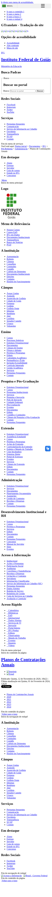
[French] (11, 31)
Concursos (11, 175)
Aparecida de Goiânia (16, 298)
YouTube (11, 868)
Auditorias (11, 568)
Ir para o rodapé (14, 19)
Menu (4, 180)
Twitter (10, 866)
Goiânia (10, 306)
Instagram (11, 863)
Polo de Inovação (14, 400)
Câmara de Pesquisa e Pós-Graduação (23, 417)
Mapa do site (12, 48)
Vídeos (11, 645)
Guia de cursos (13, 170)
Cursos (10, 338)
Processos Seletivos (15, 340)
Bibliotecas (13, 613)
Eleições (10, 276)
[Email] (10, 674)
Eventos (10, 407)
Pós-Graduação (13, 405)
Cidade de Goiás (14, 301)
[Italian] (19, 31)
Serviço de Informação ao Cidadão (22, 129)
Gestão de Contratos (15, 498)
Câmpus (10, 261)
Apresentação (13, 256)
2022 (9, 702)
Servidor (10, 168)
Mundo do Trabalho (17, 638)
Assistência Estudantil (16, 436)
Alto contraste (13, 45)
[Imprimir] (12, 671)
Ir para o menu (14, 14)
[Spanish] (23, 31)
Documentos (34, 146)
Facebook (11, 861)
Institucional (12, 561)
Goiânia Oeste (13, 308)
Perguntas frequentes (16, 124)
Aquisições (11, 496)
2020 (9, 697)
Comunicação (13, 126)
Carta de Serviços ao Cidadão (20, 596)
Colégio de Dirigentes (16, 271)
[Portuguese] (3, 31)
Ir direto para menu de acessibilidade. (17, 2)
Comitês (10, 269)
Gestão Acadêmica (15, 368)
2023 (9, 704)
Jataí (9, 316)
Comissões (11, 266)
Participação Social (15, 566)
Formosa (10, 303)
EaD (10, 615)
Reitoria (10, 259)
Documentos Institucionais (18, 237)
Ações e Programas (15, 563)
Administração (21, 149)
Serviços (10, 370)
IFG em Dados (13, 235)
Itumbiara (11, 313)
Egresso (10, 165)
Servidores (11, 578)
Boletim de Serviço (15, 591)
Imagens (12, 643)
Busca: (6, 91)
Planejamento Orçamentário (19, 493)
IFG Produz (13, 630)
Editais (10, 355)
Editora (11, 633)
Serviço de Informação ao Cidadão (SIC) (24, 583)
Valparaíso (11, 326)
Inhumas (10, 311)
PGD (9, 245)
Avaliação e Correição (16, 598)
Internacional (14, 618)
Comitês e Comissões (16, 415)
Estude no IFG (13, 173)
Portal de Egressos (15, 457)
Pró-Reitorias (7, 149)
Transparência (13, 134)
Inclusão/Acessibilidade (17, 363)
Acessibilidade (13, 43)
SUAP (9, 136)
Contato (10, 139)
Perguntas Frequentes (16, 373)
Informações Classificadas (18, 581)
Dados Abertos (13, 588)
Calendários (13, 610)
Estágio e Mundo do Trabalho (20, 449)
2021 (9, 699)
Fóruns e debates (14, 350)
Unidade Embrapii (15, 402)
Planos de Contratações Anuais (20, 694)
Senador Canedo (14, 321)
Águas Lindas (13, 293)
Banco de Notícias (15, 242)
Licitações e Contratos (16, 576)
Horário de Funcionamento (18, 281)
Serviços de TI (14, 623)
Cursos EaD (12, 232)
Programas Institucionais (17, 392)
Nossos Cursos (13, 230)
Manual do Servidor (15, 544)
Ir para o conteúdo (15, 11)
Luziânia (10, 318)
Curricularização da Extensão (19, 447)
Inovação (12, 625)
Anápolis (11, 296)
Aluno (9, 163)
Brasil (10, 6)
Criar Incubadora (14, 452)
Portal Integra (14, 628)
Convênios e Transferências (19, 571)
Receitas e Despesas (15, 501)
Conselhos (11, 264)
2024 (9, 707)
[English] (7, 31)
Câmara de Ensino (15, 348)
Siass (9, 546)
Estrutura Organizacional (17, 343)
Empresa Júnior (13, 454)
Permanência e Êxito (16, 360)
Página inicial (21, 146)
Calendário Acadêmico (17, 358)
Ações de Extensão (15, 444)
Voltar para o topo (9, 714)
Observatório (14, 635)
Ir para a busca (14, 16)
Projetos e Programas (16, 353)
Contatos (10, 279)
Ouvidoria (11, 131)
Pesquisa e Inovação (15, 397)
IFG (44, 146)
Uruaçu (10, 323)
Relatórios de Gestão (16, 593)
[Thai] (26, 31)
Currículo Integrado (15, 365)
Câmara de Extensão (16, 464)
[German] (15, 31)
